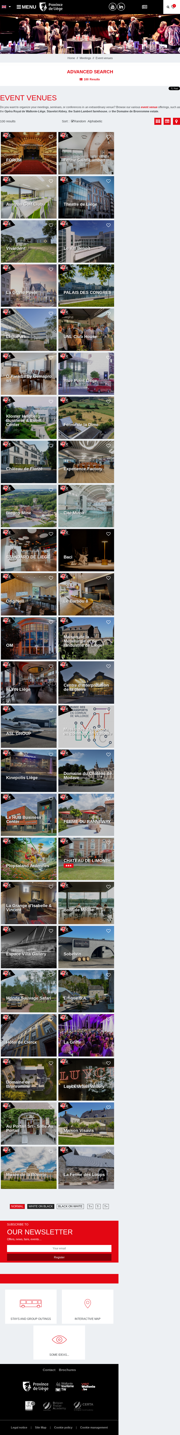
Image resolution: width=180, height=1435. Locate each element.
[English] (4, 7)
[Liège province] (35, 1386)
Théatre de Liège (80, 204)
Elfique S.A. (75, 998)
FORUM (14, 160)
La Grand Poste (21, 292)
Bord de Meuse (79, 910)
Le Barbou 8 (76, 601)
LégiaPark (16, 337)
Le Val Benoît (77, 248)
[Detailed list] (167, 121)
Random (80, 121)
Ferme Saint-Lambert (85, 160)
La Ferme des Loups (84, 1175)
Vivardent (15, 248)
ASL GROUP (18, 733)
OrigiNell (15, 601)
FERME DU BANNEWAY (87, 822)
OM (9, 645)
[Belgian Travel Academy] (54, 1405)
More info (14, 165)
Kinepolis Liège (22, 778)
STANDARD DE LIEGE (28, 557)
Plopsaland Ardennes (27, 866)
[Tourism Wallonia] (64, 1386)
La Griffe (72, 1042)
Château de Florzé (24, 469)
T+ (106, 1206)
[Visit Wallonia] (88, 1386)
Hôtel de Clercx (21, 1042)
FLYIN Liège (18, 689)
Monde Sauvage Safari (28, 998)
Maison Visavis (79, 1130)
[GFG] (30, 1405)
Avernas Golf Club (24, 204)
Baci (68, 557)
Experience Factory (83, 469)
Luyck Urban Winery (84, 1086)
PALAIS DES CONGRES (87, 292)
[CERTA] (83, 1405)
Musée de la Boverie (26, 1175)
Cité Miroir (74, 513)
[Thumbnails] (157, 121)
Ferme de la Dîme (81, 425)
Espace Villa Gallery (26, 954)
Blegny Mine (18, 513)
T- (98, 1206)
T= (90, 1206)
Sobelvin (72, 954)
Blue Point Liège (80, 380)
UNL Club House (80, 337)
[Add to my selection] (51, 137)
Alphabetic (95, 121)
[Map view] (176, 121)
